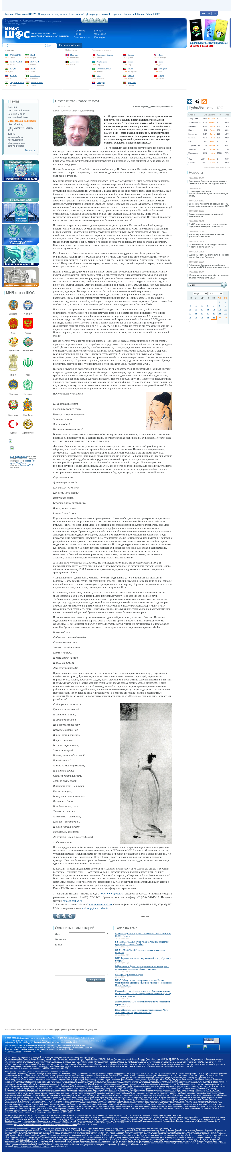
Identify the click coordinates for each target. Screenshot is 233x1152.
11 (196, 310)
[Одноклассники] (166, 916)
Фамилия (60, 939)
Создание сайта (14, 1052)
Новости (196, 172)
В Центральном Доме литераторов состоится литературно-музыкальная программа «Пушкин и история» (142, 967)
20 (208, 314)
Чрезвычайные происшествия (15, 138)
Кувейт (130, 69)
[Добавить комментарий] (58, 915)
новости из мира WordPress (22, 462)
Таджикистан (17, 83)
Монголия (74, 55)
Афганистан (74, 62)
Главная (9, 14)
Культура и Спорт (69, 110)
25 (196, 318)
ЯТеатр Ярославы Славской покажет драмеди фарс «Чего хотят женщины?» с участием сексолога (141, 1011)
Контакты (129, 14)
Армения (131, 55)
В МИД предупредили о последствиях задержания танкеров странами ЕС (208, 225)
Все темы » (30, 150)
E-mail (58, 944)
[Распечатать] (70, 915)
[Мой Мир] (170, 916)
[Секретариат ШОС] (20, 183)
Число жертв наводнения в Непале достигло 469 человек (206, 235)
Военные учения (16, 114)
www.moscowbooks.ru (100, 904)
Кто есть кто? (76, 14)
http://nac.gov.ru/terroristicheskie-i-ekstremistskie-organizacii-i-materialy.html (45, 1125)
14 (214, 310)
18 (196, 314)
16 (225, 310)
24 (190, 318)
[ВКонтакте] (162, 916)
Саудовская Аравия (104, 69)
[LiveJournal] (158, 916)
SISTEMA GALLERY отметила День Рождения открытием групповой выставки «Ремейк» (142, 943)
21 (214, 314)
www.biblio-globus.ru (111, 893)
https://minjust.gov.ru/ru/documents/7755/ (31, 1068)
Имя (57, 934)
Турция (161, 76)
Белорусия (13, 415)
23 (225, 314)
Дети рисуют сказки (97, 14)
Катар (161, 62)
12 (202, 310)
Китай (33, 69)
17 (190, 314)
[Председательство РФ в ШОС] (20, 161)
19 (202, 314)
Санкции (12, 107)
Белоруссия (16, 62)
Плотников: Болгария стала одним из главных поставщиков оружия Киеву (207, 182)
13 (208, 310)
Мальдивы (163, 69)
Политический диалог (19, 110)
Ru (203, 13)
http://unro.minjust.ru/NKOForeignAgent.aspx (33, 1112)
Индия (13, 69)
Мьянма (131, 76)
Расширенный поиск (69, 45)
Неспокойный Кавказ (18, 117)
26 (202, 318)
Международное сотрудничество (16, 144)
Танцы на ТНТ (26, 465)
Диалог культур (87, 110)
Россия (13, 76)
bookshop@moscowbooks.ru (96, 908)
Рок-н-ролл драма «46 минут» (129, 974)
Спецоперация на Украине (22, 121)
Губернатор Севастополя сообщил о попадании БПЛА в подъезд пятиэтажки (209, 266)
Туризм (11, 134)
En (209, 13)
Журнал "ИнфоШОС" (148, 14)
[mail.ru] (212, 1039)
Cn (214, 13)
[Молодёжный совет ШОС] (20, 247)
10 (190, 310)
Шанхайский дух (16, 124)
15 (220, 310)
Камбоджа (100, 83)
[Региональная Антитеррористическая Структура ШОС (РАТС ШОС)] (20, 225)
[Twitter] (155, 916)
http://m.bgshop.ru (72, 901)
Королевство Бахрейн (105, 55)
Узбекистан (37, 83)
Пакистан (35, 76)
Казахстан (15, 55)
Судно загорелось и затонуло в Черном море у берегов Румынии (209, 256)
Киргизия (35, 62)
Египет (130, 62)
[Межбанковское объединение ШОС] (20, 268)
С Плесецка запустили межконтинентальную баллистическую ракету (208, 193)
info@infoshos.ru (87, 1038)
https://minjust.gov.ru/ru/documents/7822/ (31, 1146)
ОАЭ (98, 76)
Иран (32, 55)
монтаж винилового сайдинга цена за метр (24, 1030)
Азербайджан (102, 62)
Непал (161, 55)
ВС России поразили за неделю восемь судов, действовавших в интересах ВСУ (209, 205)
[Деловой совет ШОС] (20, 204)
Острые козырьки (18, 456)
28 (214, 318)
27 (208, 318)
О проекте (116, 14)
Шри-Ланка (132, 83)
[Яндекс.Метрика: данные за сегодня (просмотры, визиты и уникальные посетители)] (212, 1047)
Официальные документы (52, 14)
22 (220, 314)
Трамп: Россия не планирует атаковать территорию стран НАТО (208, 246)
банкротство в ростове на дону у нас (80, 1030)
